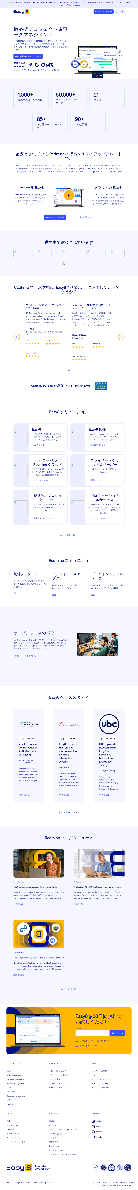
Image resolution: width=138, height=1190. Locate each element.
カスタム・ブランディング (103, 1088)
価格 (8, 1121)
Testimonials (54, 1146)
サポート (95, 1075)
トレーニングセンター (101, 1079)
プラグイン (11, 1100)
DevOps (10, 1104)
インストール (12, 1125)
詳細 (15, 593)
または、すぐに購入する (82, 217)
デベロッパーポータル (16, 1142)
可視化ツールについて (43, 518)
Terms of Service (123, 1185)
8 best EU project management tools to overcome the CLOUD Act (38, 958)
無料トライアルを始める (104, 12)
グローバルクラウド (57, 1071)
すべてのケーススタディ (69, 813)
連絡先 (52, 1121)
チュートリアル (13, 1134)
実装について (96, 480)
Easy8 (9, 1071)
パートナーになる (56, 1150)
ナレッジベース (13, 1138)
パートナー (53, 1138)
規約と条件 (53, 1142)
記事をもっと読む (69, 989)
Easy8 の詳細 (39, 445)
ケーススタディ (55, 1088)
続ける (115, 1033)
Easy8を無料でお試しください (28, 56)
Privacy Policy (106, 1185)
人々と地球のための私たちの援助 (63, 1154)
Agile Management (14, 1075)
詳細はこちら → (73, 5)
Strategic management (16, 1096)
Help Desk (11, 1092)
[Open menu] (122, 11)
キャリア (53, 1125)
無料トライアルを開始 (54, 217)
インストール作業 (99, 1071)
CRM (9, 1088)
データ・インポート (100, 1083)
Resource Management (16, 1079)
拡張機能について (98, 445)
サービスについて (98, 518)
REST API (10, 1129)
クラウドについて (41, 480)
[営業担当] (117, 11)
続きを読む (24, 794)
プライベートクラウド (58, 1075)
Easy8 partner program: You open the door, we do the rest (35, 887)
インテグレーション (57, 1083)
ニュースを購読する (57, 1134)
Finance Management (15, 1083)
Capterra (17, 70)
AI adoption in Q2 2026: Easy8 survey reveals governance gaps (98, 887)
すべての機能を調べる (69, 535)
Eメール (78, 1028)
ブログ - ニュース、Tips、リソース (64, 1129)
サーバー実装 (54, 1079)
